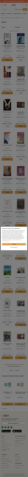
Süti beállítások (13, 247)
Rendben (14, 244)
